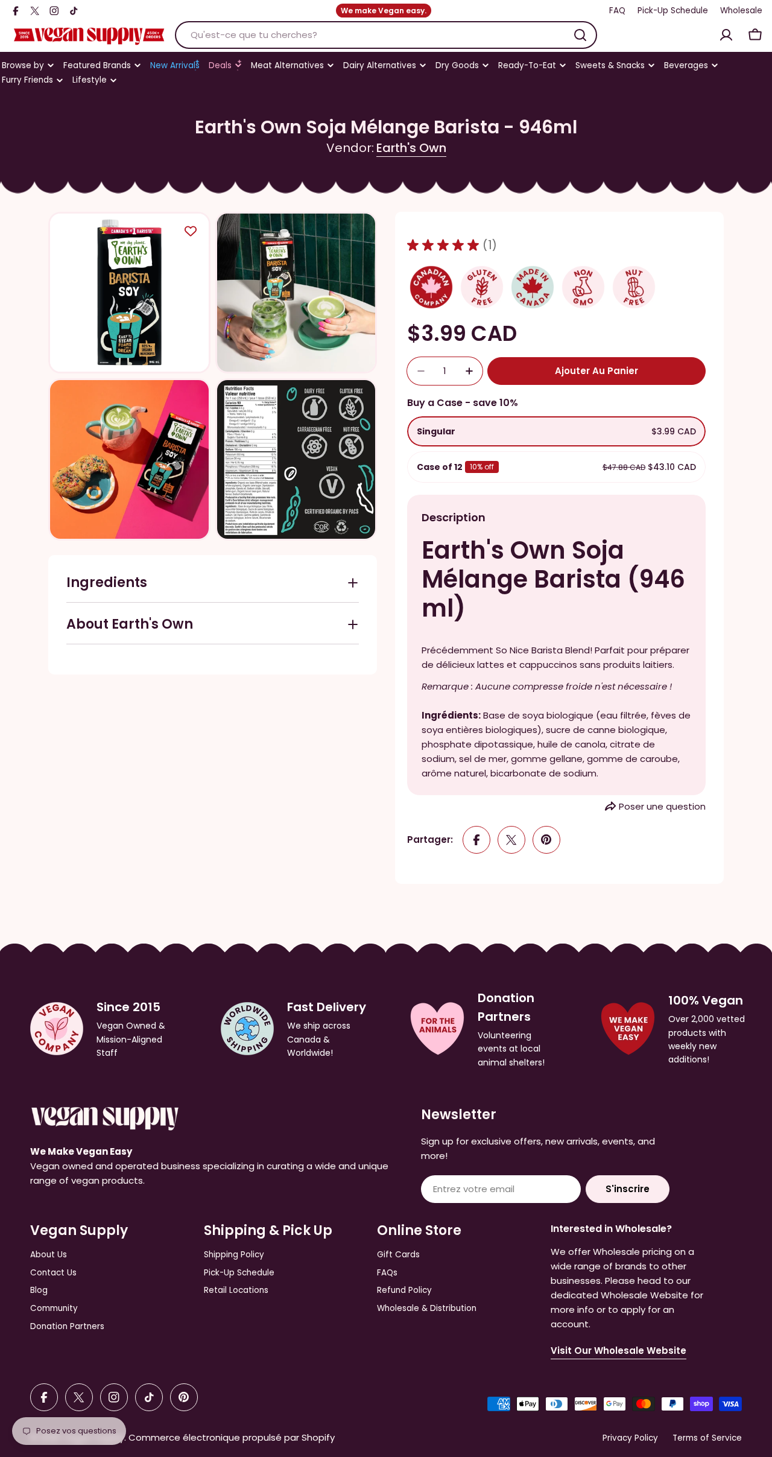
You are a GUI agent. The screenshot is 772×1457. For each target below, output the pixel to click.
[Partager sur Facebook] (476, 840)
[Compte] (726, 35)
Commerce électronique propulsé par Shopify (231, 1437)
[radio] (556, 431)
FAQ (617, 10)
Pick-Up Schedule (673, 10)
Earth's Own (411, 147)
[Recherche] (580, 35)
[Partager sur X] (511, 840)
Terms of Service (707, 1438)
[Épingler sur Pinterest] (546, 840)
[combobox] (386, 35)
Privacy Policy (630, 1438)
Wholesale (741, 10)
